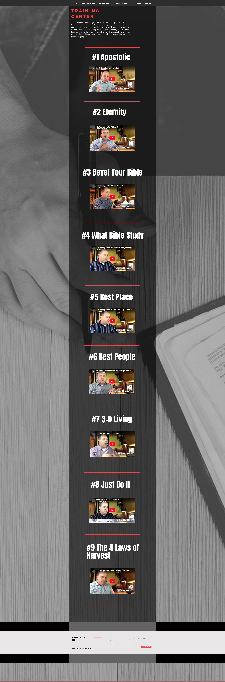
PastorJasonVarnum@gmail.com (81, 648)
